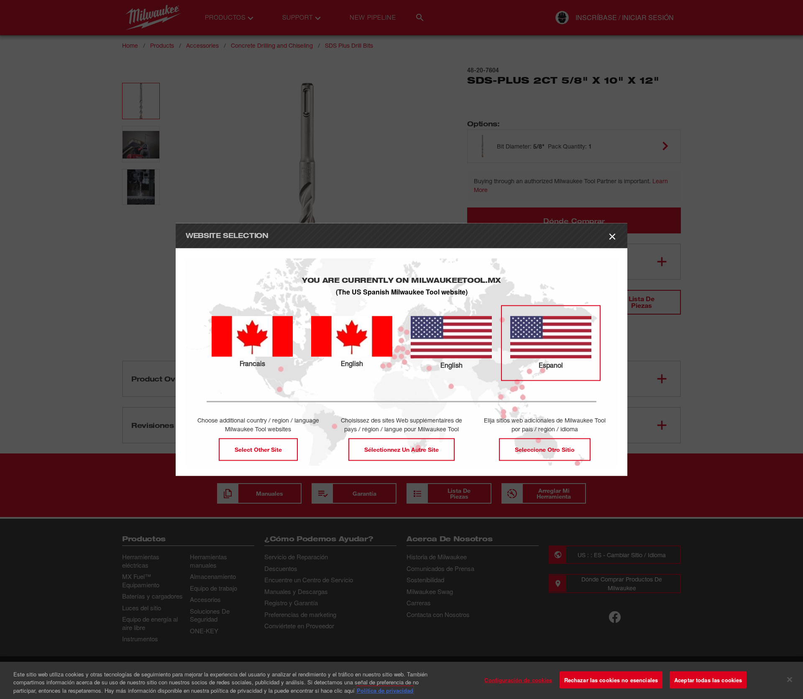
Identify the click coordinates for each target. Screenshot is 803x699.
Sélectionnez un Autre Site (401, 449)
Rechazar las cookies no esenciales (611, 680)
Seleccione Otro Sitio (545, 449)
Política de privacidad (385, 690)
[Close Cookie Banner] (789, 679)
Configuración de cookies (518, 680)
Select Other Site (258, 449)
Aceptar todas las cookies (708, 680)
